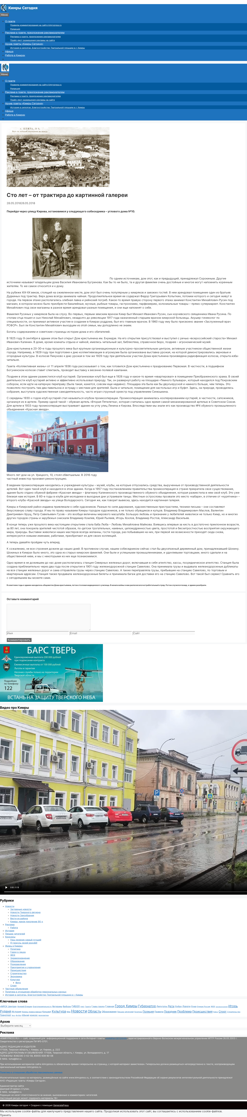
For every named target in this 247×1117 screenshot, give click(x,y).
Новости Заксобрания (22, 915)
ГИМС (82, 1007)
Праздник (170, 1011)
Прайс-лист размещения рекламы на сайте (32, 40)
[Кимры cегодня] (19, 10)
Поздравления (18, 964)
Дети (171, 1006)
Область (94, 1011)
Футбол (18, 1015)
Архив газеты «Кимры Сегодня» (24, 43)
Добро (178, 1006)
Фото (18, 982)
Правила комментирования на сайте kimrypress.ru (35, 25)
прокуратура (43, 1015)
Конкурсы (10, 937)
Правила (159, 1011)
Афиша (9, 51)
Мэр (68, 1012)
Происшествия (18, 970)
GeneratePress (61, 1105)
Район (215, 1012)
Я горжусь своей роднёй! (23, 943)
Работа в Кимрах (15, 55)
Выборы (67, 1006)
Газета (88, 1007)
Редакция (15, 29)
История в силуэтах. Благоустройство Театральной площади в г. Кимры (47, 48)
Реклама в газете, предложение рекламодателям (34, 32)
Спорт (13, 985)
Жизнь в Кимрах (14, 946)
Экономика (16, 976)
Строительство (18, 973)
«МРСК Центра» (8, 1006)
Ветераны (57, 1006)
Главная (109, 1006)
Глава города (98, 1006)
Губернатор (147, 1006)
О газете (10, 21)
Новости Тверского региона (25, 912)
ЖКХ (12, 955)
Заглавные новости (20, 909)
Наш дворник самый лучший (25, 940)
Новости (9, 906)
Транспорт (5, 1015)
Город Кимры (126, 1006)
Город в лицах (18, 952)
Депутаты (162, 1006)
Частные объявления (16, 988)
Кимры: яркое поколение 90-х (26, 921)
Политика (15, 949)
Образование (17, 961)
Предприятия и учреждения (25, 967)
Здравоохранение (20, 958)
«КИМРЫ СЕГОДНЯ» (116, 1038)
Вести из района (19, 918)
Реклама (10, 924)
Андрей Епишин (24, 1006)
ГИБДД (76, 1006)
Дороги (186, 1006)
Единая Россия (203, 1007)
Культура (15, 979)
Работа (14, 927)
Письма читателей (15, 934)
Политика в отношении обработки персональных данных (35, 991)
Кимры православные (32, 1012)
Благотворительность (42, 1007)
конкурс (34, 1015)
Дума (193, 1006)
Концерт (46, 1011)
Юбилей (25, 1015)
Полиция (148, 1011)
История (9, 930)
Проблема (184, 1011)
